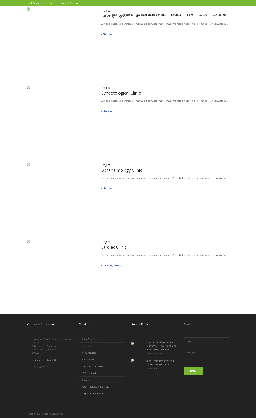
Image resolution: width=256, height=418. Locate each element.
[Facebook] (214, 3)
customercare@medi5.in (44, 360)
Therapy (107, 34)
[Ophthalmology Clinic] (60, 195)
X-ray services (89, 352)
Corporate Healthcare (93, 393)
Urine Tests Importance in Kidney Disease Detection (160, 362)
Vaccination (88, 359)
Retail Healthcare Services (95, 386)
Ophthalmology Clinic (121, 170)
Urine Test (87, 345)
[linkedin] (226, 3)
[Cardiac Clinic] (60, 273)
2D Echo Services (90, 373)
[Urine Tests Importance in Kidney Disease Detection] (137, 364)
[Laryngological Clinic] (60, 41)
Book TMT (87, 379)
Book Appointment (36, 3)
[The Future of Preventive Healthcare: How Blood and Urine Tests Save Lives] (137, 347)
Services (107, 265)
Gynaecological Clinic (121, 93)
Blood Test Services (92, 339)
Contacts (52, 3)
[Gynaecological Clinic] (60, 118)
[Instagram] (221, 3)
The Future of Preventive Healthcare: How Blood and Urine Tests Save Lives (160, 346)
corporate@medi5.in (70, 3)
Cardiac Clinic (113, 247)
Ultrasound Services (92, 366)
